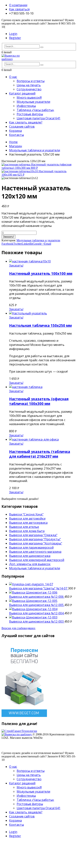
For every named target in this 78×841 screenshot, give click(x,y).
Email (47, 243)
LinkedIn (27, 243)
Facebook (7, 243)
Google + (38, 243)
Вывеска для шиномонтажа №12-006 (36, 597)
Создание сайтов (22, 126)
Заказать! (8, 236)
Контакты (16, 135)
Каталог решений (22, 93)
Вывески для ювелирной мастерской (36, 560)
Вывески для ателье (24, 527)
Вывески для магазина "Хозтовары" (35, 543)
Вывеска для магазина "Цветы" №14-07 (38, 588)
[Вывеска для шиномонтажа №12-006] (42, 592)
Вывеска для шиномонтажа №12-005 (36, 605)
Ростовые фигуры (30, 114)
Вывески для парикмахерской (31, 547)
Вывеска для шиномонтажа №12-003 (36, 621)
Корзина (15, 131)
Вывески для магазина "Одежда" (33, 535)
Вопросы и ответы (30, 81)
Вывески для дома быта (26, 531)
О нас (13, 77)
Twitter (17, 243)
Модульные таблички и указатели (38, 240)
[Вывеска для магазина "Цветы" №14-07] (42, 584)
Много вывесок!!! (29, 97)
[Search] (41, 47)
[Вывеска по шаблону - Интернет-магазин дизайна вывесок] (12, 59)
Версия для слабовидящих (18, 628)
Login (13, 34)
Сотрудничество (29, 89)
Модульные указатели (33, 102)
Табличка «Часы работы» (35, 110)
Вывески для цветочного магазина (35, 552)
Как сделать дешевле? (25, 122)
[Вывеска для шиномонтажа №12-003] (42, 617)
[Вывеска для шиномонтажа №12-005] (42, 601)
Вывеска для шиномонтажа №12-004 (36, 613)
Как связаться (19, 9)
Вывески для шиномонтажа (29, 556)
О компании (18, 5)
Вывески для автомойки (27, 518)
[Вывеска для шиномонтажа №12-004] (42, 609)
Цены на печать (29, 85)
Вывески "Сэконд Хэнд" (26, 514)
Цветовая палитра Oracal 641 (38, 118)
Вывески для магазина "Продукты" (35, 539)
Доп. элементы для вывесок (30, 564)
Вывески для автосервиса (28, 523)
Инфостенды (26, 106)
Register (15, 38)
